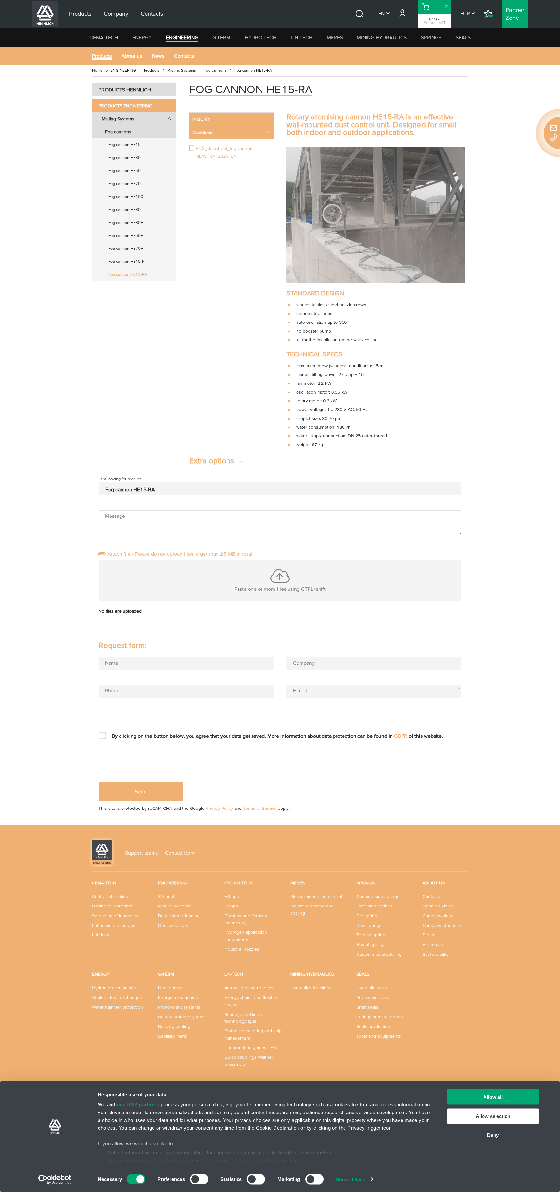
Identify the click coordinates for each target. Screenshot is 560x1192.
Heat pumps (170, 987)
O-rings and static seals (379, 1016)
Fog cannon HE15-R (126, 261)
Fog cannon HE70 (124, 183)
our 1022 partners (138, 1104)
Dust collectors (173, 925)
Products (102, 56)
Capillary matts (172, 1036)
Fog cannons (215, 70)
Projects (431, 934)
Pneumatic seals (372, 997)
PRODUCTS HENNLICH (125, 89)
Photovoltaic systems (179, 1007)
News (158, 56)
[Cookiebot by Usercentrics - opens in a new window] (55, 1179)
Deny (493, 1135)
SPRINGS (431, 37)
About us (132, 56)
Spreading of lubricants (115, 915)
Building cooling (174, 1026)
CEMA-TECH (103, 37)
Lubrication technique (113, 925)
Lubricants (102, 934)
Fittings (231, 896)
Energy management (179, 997)
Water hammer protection (117, 1007)
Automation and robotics (248, 987)
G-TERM (221, 37)
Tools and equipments (378, 1036)
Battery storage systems (182, 1016)
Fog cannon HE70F (125, 248)
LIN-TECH (301, 37)
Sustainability (436, 954)
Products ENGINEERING (125, 105)
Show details (350, 1179)
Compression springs (377, 896)
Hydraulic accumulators (115, 987)
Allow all (493, 1097)
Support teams (141, 853)
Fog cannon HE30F (125, 222)
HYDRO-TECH (260, 37)
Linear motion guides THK (250, 1047)
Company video (438, 915)
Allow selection (493, 1116)
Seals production (373, 1026)
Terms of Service (260, 808)
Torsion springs (372, 934)
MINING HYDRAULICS (382, 37)
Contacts (184, 56)
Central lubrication (110, 896)
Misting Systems (181, 70)
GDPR (400, 736)
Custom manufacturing (379, 954)
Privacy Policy (219, 808)
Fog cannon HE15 (124, 144)
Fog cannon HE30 (124, 157)
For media (433, 944)
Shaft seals (367, 1007)
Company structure (442, 925)
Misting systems (174, 905)
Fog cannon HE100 (125, 196)
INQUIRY (201, 119)
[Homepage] (102, 852)
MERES (335, 37)
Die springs (367, 915)
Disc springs (368, 925)
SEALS (463, 37)
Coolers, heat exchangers (118, 997)
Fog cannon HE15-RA (127, 274)
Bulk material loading (179, 915)
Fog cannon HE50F (125, 235)
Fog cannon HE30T (125, 209)
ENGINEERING (182, 37)
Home (97, 70)
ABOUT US (434, 882)
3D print (166, 896)
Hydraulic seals (371, 987)
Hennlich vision (438, 905)
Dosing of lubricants (112, 905)
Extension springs (374, 905)
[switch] (199, 1179)
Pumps (231, 905)
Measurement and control (316, 896)
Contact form (179, 853)
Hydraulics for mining (311, 987)
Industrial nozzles (241, 949)
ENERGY (142, 37)
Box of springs (371, 944)
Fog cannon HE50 (124, 170)
